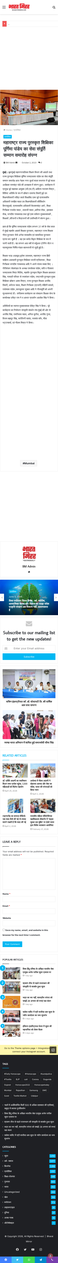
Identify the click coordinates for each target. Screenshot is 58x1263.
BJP (18, 1079)
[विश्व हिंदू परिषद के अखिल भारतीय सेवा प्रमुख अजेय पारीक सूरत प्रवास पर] (11, 973)
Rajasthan (20, 1090)
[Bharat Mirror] (19, 7)
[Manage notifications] (50, 1255)
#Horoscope (30, 1074)
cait (26, 1079)
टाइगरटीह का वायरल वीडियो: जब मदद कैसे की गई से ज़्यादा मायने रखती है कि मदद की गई (14, 819)
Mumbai (29, 463)
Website (7, 918)
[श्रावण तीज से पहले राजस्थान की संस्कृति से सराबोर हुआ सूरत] (11, 988)
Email (6, 906)
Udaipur (34, 1096)
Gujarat (7, 1085)
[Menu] (4, 8)
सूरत (6, 1156)
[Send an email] (16, 162)
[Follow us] (53, 1050)
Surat (6, 1096)
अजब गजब (8, 1217)
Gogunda (47, 1079)
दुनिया (6, 1212)
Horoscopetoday (41, 1085)
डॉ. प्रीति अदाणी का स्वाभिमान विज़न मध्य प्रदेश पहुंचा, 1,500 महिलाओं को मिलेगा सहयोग (15, 783)
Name (6, 894)
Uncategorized (11, 1192)
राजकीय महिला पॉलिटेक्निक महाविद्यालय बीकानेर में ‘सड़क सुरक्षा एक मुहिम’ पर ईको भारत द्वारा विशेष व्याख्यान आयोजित (42, 821)
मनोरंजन (7, 1202)
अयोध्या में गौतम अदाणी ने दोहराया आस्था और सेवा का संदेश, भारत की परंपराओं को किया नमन (41, 785)
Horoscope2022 (22, 1085)
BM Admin (10, 162)
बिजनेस (7, 1166)
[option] (29, 597)
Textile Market (20, 1096)
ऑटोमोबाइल (9, 1223)
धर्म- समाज (8, 1161)
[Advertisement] (29, 56)
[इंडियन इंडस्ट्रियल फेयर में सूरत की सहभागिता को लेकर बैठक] (11, 1031)
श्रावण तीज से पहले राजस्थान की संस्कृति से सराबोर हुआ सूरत (29, 1121)
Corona (35, 1079)
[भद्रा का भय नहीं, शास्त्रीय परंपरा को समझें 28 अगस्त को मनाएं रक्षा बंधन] (11, 1002)
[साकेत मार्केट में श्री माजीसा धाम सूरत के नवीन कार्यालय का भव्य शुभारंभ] (11, 1016)
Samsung (33, 1090)
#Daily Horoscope (12, 1074)
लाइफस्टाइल (9, 1207)
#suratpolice (46, 1074)
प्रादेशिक (17, 130)
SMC (44, 1090)
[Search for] (54, 8)
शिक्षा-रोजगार (9, 1176)
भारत (6, 1186)
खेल (6, 1197)
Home (8, 130)
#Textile (7, 1079)
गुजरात (7, 1181)
